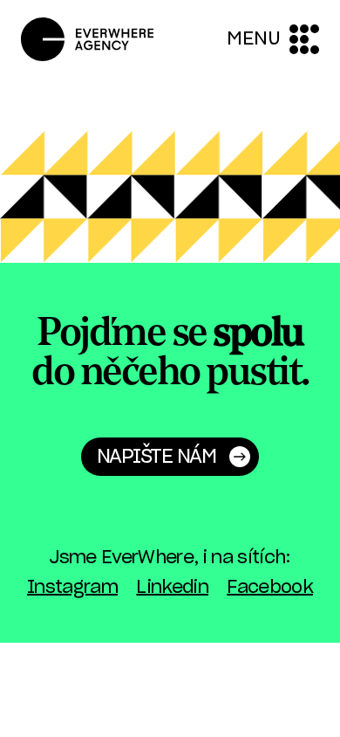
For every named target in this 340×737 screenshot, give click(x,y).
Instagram (72, 587)
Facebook (270, 587)
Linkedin (172, 587)
